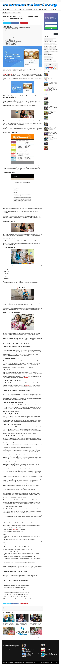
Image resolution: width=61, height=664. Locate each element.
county (46, 41)
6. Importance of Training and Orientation (11, 42)
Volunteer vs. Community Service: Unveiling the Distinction (52, 112)
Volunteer (10, 74)
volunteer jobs (42, 9)
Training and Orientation (8, 31)
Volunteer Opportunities (8, 32)
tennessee (46, 51)
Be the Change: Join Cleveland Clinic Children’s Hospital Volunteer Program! (21, 637)
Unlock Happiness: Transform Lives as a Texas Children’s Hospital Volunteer (31, 608)
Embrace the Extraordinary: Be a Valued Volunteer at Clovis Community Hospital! (9, 637)
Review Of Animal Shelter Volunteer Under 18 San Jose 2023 (52, 133)
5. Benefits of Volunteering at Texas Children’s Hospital (13, 41)
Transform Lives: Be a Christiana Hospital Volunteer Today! (36, 637)
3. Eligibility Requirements (8, 39)
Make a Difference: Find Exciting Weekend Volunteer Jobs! (50, 644)
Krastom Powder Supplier (32, 662)
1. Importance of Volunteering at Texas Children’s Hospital (13, 37)
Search (56, 33)
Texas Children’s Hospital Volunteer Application (11, 36)
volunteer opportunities (18, 9)
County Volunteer (52, 41)
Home (10, 12)
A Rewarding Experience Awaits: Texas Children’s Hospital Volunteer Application (17, 27)
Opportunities (14, 529)
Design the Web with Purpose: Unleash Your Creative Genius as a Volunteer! (51, 654)
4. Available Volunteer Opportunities (10, 40)
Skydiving (55, 49)
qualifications (26, 377)
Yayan (5, 20)
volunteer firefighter (52, 9)
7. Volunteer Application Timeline (10, 43)
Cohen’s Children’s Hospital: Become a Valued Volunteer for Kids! (21, 624)
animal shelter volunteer (31, 9)
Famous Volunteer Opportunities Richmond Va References (52, 74)
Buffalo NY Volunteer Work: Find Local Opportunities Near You (32, 644)
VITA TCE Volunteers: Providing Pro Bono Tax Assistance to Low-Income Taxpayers (32, 649)
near (54, 46)
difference (11, 67)
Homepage (4, 1)
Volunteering (5, 349)
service (45, 49)
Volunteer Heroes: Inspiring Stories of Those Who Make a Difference (14, 662)
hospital (55, 44)
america (45, 38)
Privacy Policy (10, 1)
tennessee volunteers (53, 51)
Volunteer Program (48, 59)
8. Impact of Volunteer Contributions (10, 44)
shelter (50, 49)
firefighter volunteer (48, 44)
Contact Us (20, 1)
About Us (15, 1)
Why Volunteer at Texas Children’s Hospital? (11, 28)
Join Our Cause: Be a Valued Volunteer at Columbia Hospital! (8, 624)
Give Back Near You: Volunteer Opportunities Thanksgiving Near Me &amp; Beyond (13, 608)
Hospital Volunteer (16, 12)
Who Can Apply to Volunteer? (9, 29)
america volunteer (7, 9)
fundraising (27, 385)
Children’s (4, 74)
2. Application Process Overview (9, 38)
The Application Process (8, 30)
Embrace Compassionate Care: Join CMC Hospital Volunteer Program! (35, 624)
